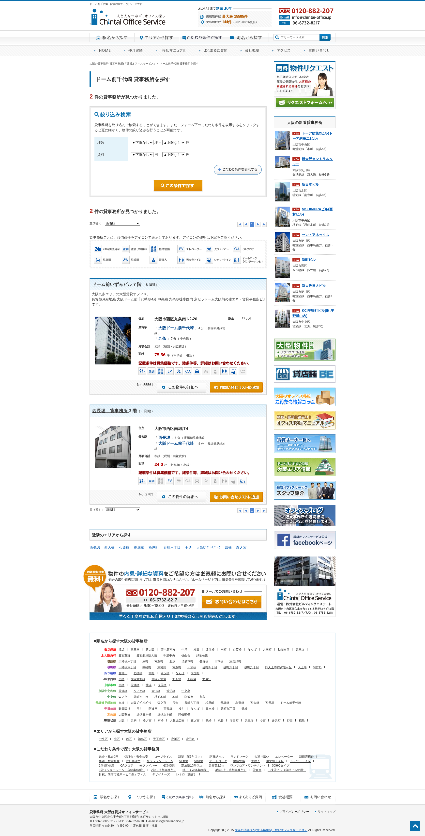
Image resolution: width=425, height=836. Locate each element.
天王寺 (300, 649)
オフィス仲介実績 (135, 50)
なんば (252, 649)
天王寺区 (159, 739)
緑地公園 (202, 655)
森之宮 (241, 547)
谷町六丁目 (172, 547)
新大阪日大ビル (314, 286)
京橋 (228, 547)
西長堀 (95, 547)
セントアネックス (315, 235)
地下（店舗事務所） (195, 770)
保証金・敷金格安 (136, 756)
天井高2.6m (216, 765)
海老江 (206, 679)
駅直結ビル (217, 756)
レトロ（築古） (186, 774)
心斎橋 (124, 547)
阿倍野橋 (184, 714)
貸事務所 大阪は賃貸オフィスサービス (119, 812)
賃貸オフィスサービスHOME (104, 50)
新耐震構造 (306, 756)
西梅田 (123, 673)
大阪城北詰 (138, 679)
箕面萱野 (124, 655)
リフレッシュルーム (160, 761)
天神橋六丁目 (127, 661)
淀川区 (175, 739)
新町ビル (309, 260)
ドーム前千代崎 (290, 703)
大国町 (267, 649)
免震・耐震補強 (109, 761)
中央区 (103, 739)
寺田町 (234, 720)
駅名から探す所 (107, 797)
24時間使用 (106, 765)
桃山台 (185, 655)
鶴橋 (244, 708)
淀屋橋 (210, 649)
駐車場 (183, 761)
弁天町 (276, 720)
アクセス (283, 50)
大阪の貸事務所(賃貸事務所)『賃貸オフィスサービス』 (271, 830)
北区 (117, 739)
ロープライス (163, 756)
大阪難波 (124, 714)
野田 (290, 720)
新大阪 (150, 649)
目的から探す (201, 37)
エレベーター (284, 756)
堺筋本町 (187, 661)
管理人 (255, 761)
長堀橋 (139, 547)
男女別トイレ (275, 761)
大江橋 (156, 691)
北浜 (172, 661)
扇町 (145, 661)
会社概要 (251, 50)
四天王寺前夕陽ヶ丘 (278, 667)
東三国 (135, 649)
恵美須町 (235, 661)
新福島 (191, 679)
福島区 (142, 739)
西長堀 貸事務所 (110, 410)
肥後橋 (138, 673)
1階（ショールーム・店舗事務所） (122, 770)
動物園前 (283, 649)
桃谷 (221, 720)
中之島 (186, 691)
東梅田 (161, 667)
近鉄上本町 (164, 714)
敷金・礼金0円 (108, 756)
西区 (129, 739)
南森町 (158, 661)
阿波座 (188, 697)
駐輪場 (198, 761)
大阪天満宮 (159, 679)
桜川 (181, 708)
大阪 (121, 720)
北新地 (176, 679)
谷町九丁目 (251, 667)
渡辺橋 (171, 691)
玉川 (139, 708)
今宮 (263, 720)
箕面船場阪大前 (147, 655)
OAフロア (126, 765)
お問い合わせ (317, 50)
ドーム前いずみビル (112, 284)
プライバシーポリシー (294, 811)
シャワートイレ (300, 761)
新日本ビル (310, 184)
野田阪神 (124, 708)
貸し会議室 (133, 761)
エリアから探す (157, 37)
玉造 (188, 547)
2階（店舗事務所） (163, 770)
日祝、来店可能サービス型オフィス (122, 774)
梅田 (196, 649)
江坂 (121, 649)
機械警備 (239, 761)
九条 (202, 697)
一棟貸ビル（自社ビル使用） (287, 770)
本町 (224, 649)
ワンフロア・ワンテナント (248, 765)
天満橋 (191, 667)
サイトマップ (326, 811)
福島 (302, 720)
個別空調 (169, 765)
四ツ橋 (165, 673)
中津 (184, 649)
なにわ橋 (139, 691)
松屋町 (154, 547)
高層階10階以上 (191, 765)
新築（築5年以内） (190, 756)
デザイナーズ (161, 774)
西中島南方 (168, 649)
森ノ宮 (123, 697)
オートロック (218, 761)
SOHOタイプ (280, 765)
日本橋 (218, 661)
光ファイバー (148, 765)
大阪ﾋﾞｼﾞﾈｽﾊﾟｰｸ (208, 547)
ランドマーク (239, 756)
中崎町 (146, 667)
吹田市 (190, 739)
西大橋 (109, 547)
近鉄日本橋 (144, 714)
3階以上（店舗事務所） (230, 770)
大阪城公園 (177, 720)
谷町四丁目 (209, 667)
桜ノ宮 (147, 720)
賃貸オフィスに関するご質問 (215, 50)
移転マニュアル (172, 50)
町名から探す (246, 37)
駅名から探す (112, 37)
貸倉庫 (257, 770)
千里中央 (169, 655)
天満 (134, 720)
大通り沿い (261, 756)
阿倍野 (317, 667)
